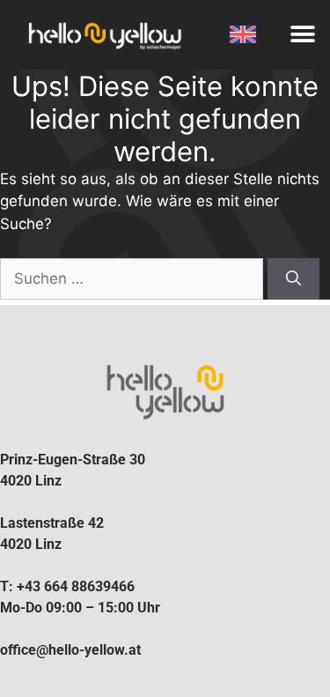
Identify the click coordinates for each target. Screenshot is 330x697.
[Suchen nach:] (134, 278)
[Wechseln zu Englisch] (244, 34)
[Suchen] (293, 279)
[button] (303, 35)
